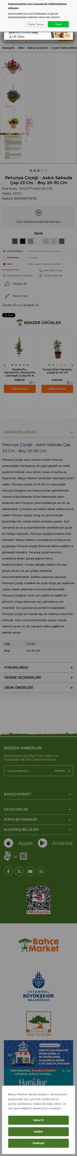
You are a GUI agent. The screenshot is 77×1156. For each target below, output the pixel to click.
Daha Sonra (36, 24)
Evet (58, 24)
